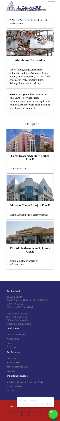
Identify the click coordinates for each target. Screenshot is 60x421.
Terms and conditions (15, 335)
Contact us (11, 347)
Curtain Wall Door (14, 386)
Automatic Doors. (14, 362)
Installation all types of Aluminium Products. (26, 382)
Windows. (10, 390)
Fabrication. (11, 358)
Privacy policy (12, 339)
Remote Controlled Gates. (17, 367)
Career (9, 343)
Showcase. (11, 371)
